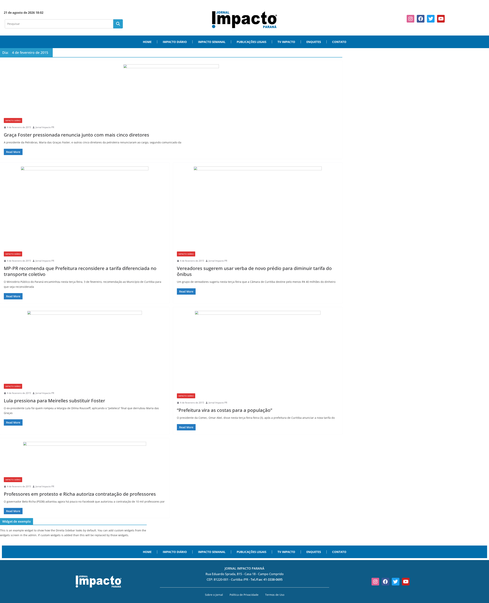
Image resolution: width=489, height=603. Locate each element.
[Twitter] (431, 19)
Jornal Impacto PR (45, 127)
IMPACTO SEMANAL (211, 42)
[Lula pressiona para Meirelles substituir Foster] (84, 347)
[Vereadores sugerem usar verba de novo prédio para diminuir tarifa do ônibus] (257, 209)
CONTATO (339, 42)
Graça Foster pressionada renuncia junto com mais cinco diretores (76, 135)
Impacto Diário (13, 120)
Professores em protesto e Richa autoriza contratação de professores (80, 494)
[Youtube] (441, 19)
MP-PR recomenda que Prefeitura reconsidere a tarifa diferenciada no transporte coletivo (80, 271)
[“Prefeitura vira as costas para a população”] (257, 352)
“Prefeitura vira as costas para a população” (224, 410)
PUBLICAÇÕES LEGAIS (251, 42)
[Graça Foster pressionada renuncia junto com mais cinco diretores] (171, 91)
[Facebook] (420, 19)
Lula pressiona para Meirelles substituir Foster (54, 400)
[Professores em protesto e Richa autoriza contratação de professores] (84, 459)
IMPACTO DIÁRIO (175, 42)
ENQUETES (313, 42)
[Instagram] (410, 19)
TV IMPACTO (286, 42)
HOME (147, 42)
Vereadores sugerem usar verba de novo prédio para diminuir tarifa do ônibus (254, 271)
